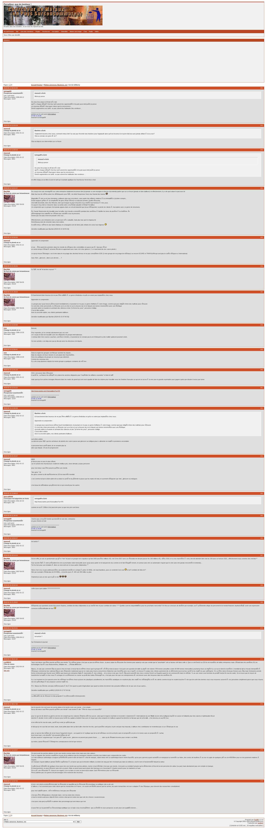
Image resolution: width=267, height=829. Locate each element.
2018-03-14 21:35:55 (11, 266)
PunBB (256, 819)
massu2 (7, 129)
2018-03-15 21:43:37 (11, 456)
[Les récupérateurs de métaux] (53, 25)
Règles (37, 31)
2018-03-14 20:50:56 (11, 237)
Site (17, 31)
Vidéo (97, 31)
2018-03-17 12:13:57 (11, 750)
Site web (6, 670)
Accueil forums (9, 31)
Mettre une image (75, 31)
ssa (5, 328)
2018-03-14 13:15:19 (11, 125)
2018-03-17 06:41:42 (11, 659)
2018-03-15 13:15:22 (11, 387)
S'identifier (64, 31)
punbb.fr (260, 823)
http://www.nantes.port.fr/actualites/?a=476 (45, 391)
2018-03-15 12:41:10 (11, 370)
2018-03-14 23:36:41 (11, 349)
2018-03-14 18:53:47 (11, 188)
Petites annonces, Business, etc (55, 85)
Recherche (46, 31)
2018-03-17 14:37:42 (11, 781)
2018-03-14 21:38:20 (11, 292)
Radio (91, 31)
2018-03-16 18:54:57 (11, 538)
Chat (85, 31)
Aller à (6, 819)
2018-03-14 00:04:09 (11, 88)
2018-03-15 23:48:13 (11, 493)
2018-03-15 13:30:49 (11, 408)
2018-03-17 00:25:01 (11, 628)
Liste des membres (26, 31)
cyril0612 (7, 662)
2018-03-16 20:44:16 (11, 585)
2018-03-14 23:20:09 (11, 325)
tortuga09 (7, 91)
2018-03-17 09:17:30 (11, 704)
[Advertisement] (87, 62)
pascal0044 (8, 497)
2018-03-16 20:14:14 (11, 555)
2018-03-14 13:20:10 (11, 150)
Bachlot (7, 191)
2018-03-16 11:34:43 (11, 515)
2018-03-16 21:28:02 (11, 602)
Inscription (55, 31)
